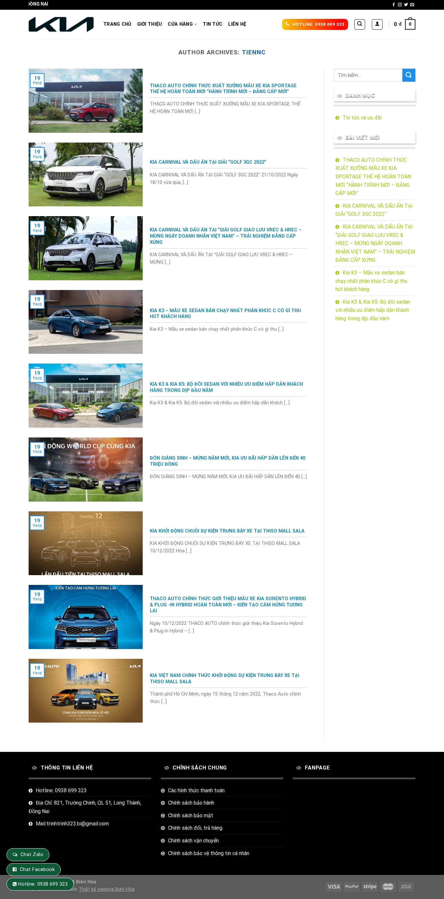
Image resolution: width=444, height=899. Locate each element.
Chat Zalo (31, 854)
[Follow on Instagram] (400, 5)
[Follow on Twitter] (406, 5)
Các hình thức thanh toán (196, 790)
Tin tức (212, 24)
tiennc (254, 52)
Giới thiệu (149, 24)
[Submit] (408, 75)
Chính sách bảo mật (190, 815)
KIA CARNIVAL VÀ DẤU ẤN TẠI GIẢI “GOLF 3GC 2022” (374, 210)
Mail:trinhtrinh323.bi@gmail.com (72, 824)
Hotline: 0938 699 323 (61, 790)
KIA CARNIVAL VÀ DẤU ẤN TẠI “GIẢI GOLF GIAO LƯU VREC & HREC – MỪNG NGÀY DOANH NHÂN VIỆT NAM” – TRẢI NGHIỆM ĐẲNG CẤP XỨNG (375, 243)
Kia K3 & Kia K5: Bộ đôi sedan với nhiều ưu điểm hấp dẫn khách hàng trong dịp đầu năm (372, 310)
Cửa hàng (180, 24)
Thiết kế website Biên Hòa (107, 889)
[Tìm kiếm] (359, 24)
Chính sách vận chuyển (193, 840)
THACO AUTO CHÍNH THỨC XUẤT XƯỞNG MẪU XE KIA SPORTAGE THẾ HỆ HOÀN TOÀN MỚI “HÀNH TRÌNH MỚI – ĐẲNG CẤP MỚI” (373, 176)
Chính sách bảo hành (191, 803)
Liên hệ (237, 24)
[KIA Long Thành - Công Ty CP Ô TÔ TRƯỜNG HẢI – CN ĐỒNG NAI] (61, 24)
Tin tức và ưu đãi (362, 118)
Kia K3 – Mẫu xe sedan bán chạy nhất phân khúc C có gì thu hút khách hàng (371, 281)
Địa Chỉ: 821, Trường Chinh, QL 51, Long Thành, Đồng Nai (85, 807)
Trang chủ (117, 24)
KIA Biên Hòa (81, 882)
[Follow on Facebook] (394, 5)
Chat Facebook (37, 869)
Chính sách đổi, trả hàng (195, 828)
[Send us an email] (412, 5)
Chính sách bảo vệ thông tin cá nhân (208, 853)
